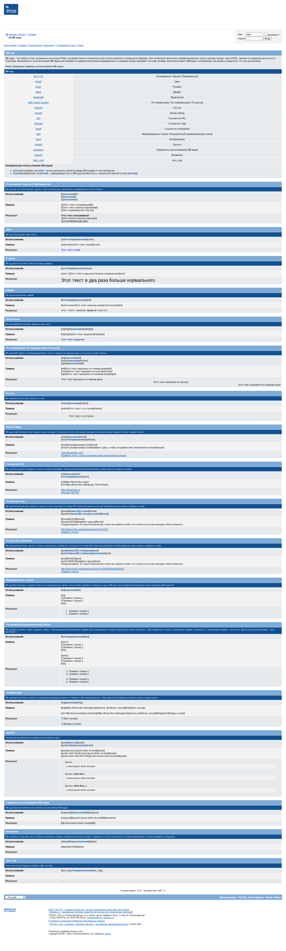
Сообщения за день (66, 45)
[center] (44, 102)
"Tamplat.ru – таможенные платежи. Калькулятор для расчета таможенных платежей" (91, 912)
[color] (38, 81)
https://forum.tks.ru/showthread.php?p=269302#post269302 (92, 569)
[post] (38, 128)
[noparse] (38, 149)
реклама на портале (74, 909)
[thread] (38, 123)
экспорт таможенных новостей (101, 909)
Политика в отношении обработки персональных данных (77, 921)
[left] (30, 102)
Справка (32, 34)
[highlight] (38, 97)
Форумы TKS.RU (17, 34)
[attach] (38, 155)
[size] (38, 87)
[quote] (38, 144)
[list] (38, 134)
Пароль (241, 38)
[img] (38, 139)
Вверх (277, 897)
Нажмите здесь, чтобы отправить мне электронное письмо (93, 455)
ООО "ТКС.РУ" (56, 909)
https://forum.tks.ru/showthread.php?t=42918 (84, 529)
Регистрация (10, 45)
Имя (240, 34)
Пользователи (35, 45)
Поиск (80, 45)
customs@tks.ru (94, 917)
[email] (38, 113)
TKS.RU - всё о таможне (251, 897)
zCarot (107, 934)
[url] (38, 118)
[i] (38, 76)
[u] (41, 76)
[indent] (38, 108)
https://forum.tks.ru (70, 490)
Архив (269, 897)
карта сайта (123, 909)
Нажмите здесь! (70, 532)
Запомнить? (273, 35)
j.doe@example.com (72, 452)
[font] (38, 92)
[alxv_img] (38, 160)
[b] (35, 76)
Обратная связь (227, 897)
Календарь (49, 45)
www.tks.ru (109, 917)
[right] (36, 102)
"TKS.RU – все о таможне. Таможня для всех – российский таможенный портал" (88, 924)
